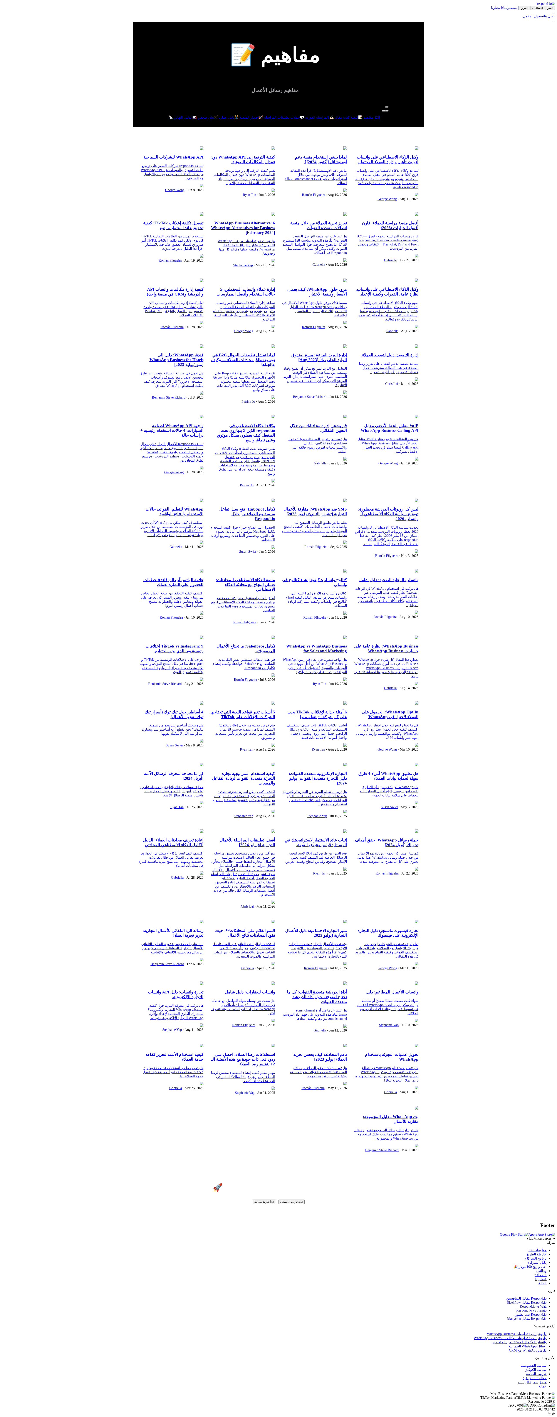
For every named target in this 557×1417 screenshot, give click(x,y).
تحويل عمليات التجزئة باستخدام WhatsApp (391, 1056)
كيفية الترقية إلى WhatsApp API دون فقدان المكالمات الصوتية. (242, 159)
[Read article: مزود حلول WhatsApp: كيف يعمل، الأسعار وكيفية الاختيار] (345, 281)
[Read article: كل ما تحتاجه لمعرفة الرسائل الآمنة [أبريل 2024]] (201, 765)
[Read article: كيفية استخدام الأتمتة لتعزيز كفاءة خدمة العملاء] (201, 1046)
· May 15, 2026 (264, 265)
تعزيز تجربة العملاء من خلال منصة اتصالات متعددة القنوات (318, 225)
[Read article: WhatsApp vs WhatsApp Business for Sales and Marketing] (345, 638)
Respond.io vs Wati (533, 1306)
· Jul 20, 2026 (193, 472)
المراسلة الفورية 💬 (314, 117)
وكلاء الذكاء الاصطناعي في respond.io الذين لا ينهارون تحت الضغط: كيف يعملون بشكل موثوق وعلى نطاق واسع (246, 432)
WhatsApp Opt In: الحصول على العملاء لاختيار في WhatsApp (390, 714)
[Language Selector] (553, 13)
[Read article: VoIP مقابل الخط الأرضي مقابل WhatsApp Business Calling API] (416, 417)
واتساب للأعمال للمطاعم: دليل (392, 992)
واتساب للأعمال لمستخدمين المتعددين (519, 1342)
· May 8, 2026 (193, 745)
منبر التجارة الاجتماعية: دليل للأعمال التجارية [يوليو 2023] (316, 933)
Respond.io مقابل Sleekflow (527, 1302)
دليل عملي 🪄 (224, 117)
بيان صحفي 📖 (203, 117)
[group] (278, 1238)
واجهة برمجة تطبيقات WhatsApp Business (517, 1334)
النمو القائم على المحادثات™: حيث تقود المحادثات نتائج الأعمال (245, 933)
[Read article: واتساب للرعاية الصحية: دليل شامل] (416, 571)
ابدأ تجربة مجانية (264, 1201)
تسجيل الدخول (533, 16)
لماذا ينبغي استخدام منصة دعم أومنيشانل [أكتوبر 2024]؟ (321, 159)
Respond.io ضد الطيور (531, 1314)
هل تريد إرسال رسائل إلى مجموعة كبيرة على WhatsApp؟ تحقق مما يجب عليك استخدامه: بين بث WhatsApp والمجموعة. (386, 1134)
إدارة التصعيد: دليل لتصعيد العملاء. (389, 355)
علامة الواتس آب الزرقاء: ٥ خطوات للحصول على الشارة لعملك (173, 582)
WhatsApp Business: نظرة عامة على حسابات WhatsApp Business (386, 648)
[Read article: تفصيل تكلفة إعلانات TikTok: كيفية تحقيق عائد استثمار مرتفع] (201, 214)
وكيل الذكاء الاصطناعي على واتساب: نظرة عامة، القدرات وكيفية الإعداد (387, 291)
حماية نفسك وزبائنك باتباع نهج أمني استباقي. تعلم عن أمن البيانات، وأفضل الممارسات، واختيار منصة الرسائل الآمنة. (172, 791)
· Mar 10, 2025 (407, 749)
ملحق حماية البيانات (532, 1382)
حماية (543, 1386)
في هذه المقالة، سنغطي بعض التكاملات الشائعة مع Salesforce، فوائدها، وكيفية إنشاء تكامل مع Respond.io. (244, 664)
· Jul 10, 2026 (408, 1025)
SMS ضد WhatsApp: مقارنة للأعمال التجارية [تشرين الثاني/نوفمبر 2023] (315, 511)
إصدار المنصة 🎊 (246, 117)
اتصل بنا (549, 16)
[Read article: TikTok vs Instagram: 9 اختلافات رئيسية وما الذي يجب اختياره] (201, 638)
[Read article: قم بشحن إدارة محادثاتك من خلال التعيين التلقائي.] (345, 417)
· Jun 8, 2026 (265, 195)
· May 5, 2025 (408, 807)
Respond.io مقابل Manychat (527, 1318)
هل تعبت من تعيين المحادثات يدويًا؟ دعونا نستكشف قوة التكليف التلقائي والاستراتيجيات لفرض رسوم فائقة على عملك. (318, 445)
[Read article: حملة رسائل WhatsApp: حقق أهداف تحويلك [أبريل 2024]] (416, 831)
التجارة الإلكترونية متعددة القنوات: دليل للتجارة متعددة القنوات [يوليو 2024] (318, 778)
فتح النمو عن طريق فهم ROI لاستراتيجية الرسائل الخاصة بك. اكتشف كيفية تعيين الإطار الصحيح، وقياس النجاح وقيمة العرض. (316, 857)
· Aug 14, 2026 (407, 688)
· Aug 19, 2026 (336, 195)
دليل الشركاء (537, 1262)
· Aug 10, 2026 (407, 617)
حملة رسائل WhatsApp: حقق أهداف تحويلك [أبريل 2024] (386, 842)
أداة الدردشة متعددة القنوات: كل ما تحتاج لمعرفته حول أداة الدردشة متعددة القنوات (317, 997)
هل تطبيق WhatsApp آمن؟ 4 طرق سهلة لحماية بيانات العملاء (388, 776)
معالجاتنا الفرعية (535, 1378)
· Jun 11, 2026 (336, 617)
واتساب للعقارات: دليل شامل (250, 992)
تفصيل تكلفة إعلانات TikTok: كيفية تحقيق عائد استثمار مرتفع (173, 225)
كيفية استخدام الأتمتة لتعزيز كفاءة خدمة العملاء (174, 1056)
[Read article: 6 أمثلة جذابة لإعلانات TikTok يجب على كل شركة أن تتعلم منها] (345, 703)
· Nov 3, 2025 (408, 555)
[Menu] (553, 21)
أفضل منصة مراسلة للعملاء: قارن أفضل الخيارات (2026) (390, 225)
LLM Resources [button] (539, 1238)
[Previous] (387, 111)
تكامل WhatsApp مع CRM (528, 1350)
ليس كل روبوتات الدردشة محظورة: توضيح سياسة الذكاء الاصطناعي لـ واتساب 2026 (388, 514)
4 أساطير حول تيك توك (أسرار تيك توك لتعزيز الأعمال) (174, 714)
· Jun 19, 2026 (408, 463)
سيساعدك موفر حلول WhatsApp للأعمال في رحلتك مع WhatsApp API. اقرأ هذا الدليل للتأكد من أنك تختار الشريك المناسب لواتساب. (314, 309)
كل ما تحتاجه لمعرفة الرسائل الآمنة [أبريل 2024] (173, 776)
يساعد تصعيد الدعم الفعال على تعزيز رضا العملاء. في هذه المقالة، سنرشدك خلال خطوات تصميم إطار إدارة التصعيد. (388, 368)
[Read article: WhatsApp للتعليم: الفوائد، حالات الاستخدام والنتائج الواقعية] (201, 501)
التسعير (512, 8)
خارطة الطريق (536, 1254)
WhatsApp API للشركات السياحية (173, 157)
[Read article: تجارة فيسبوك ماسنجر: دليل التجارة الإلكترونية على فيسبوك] (416, 922)
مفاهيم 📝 (365, 117)
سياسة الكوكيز (536, 1370)
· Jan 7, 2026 (265, 622)
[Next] (383, 111)
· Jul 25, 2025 (193, 807)
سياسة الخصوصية (534, 1365)
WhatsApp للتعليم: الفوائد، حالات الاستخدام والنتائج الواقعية (174, 511)
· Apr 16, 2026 (264, 968)
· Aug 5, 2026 (408, 331)
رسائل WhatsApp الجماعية (527, 1346)
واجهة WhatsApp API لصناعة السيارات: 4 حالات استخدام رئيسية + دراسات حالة (171, 430)
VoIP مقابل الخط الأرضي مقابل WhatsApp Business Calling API (389, 428)
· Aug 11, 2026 (407, 199)
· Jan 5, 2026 (265, 551)
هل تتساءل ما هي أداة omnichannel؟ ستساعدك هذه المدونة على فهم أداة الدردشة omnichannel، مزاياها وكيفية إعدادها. (315, 1014)
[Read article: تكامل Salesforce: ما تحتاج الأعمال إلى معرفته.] (273, 638)
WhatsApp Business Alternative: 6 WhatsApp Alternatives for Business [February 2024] (243, 228)
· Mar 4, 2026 (408, 1150)
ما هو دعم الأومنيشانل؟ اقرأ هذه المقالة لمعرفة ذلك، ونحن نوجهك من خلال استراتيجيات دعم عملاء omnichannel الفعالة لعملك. (316, 177)
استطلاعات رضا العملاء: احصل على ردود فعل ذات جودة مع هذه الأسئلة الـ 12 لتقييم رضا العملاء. (243, 1059)
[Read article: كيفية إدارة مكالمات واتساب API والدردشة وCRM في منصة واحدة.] (201, 281)
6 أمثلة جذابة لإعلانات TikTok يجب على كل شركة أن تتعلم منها (317, 714)
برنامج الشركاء (536, 1258)
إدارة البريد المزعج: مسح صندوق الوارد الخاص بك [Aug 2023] (319, 357)
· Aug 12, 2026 (264, 331)
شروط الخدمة (536, 1374)
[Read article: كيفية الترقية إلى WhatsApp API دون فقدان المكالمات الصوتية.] (273, 148)
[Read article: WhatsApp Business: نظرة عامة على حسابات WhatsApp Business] (416, 638)
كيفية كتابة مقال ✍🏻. (343, 117)
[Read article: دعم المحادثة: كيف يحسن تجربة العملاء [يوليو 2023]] (345, 1046)
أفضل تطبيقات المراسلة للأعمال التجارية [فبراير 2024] (247, 842)
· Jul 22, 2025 (408, 873)
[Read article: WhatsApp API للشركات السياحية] (201, 148)
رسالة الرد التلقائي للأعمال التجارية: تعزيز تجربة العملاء (173, 933)
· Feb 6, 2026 (193, 964)
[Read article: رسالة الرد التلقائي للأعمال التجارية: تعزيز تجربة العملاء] (201, 922)
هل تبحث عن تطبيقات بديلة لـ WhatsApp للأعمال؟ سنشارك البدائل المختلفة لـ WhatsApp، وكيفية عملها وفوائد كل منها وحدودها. (246, 247)
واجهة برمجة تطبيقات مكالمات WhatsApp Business (510, 1338)
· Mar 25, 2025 (192, 1088)
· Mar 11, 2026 (192, 547)
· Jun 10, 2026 (193, 617)
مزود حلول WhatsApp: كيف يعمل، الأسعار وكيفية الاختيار (317, 291)
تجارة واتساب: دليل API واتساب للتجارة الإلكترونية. (175, 994)
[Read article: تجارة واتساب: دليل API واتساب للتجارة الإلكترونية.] (201, 984)
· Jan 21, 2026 (336, 463)
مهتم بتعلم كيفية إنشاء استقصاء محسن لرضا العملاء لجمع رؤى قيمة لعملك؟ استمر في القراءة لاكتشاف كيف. (243, 1077)
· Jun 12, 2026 (336, 1030)
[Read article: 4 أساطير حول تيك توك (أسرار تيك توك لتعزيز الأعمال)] (201, 703)
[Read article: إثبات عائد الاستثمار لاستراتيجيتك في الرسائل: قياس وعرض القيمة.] (345, 831)
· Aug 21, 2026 (407, 260)
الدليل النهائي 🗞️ (180, 117)
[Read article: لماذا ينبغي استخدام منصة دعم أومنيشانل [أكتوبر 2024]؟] (345, 148)
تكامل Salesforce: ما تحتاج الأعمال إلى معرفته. (246, 648)
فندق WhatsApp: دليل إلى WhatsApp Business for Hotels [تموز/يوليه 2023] (176, 360)
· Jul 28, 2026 (193, 327)
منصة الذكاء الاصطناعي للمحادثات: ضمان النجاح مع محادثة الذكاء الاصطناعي (245, 584)
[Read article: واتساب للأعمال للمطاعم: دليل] (416, 984)
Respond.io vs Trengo (531, 1310)
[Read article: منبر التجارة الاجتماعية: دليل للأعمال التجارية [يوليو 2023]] (345, 922)
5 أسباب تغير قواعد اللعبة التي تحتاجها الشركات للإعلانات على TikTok (242, 714)
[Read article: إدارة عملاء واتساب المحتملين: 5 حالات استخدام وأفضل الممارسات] (273, 281)
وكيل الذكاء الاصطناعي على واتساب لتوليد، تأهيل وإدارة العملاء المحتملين (387, 159)
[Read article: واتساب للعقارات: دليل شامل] (273, 984)
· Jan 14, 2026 (408, 384)
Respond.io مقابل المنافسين (526, 1298)
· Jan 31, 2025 (336, 873)
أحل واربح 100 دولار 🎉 (530, 1266)
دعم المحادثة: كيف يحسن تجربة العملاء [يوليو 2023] (320, 1056)
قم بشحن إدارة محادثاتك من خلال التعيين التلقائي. (318, 428)
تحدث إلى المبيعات (291, 1201)
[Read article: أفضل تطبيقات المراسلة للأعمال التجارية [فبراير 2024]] (273, 831)
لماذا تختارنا (499, 8)
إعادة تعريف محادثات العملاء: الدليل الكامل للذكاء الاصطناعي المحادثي (173, 842)
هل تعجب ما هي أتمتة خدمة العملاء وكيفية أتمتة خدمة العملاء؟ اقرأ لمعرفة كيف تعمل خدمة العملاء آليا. (173, 1072)
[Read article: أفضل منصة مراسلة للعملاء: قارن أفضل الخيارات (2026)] (416, 214)
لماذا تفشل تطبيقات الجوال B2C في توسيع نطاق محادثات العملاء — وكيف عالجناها (243, 360)
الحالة (542, 1283)
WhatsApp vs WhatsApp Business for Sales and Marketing (316, 648)
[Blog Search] (387, 107)
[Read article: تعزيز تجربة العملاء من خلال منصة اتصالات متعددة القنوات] (345, 214)
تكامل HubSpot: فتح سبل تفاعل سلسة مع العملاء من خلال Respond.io (247, 514)
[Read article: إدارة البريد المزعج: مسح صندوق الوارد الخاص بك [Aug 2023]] (345, 347)
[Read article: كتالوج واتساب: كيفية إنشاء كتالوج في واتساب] (345, 571)
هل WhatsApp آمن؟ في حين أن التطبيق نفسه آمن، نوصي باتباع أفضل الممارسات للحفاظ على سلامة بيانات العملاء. (389, 791)
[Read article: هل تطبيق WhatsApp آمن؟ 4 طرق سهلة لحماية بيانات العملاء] (416, 765)
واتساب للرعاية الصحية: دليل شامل (388, 579)
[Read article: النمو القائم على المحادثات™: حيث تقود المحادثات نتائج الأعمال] (273, 922)
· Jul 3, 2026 (194, 397)
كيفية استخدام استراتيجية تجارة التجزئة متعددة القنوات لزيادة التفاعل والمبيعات (243, 778)
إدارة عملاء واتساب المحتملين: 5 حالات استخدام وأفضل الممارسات (245, 291)
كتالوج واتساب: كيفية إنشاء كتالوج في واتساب (314, 582)
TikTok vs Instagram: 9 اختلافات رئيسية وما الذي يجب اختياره (174, 648)
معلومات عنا (537, 1250)
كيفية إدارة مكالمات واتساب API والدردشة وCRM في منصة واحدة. (174, 291)
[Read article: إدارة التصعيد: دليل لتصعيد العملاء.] (416, 347)
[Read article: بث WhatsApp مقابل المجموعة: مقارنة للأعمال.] (416, 1108)
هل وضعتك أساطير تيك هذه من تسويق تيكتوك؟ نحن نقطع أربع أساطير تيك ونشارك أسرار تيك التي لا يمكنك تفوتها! (172, 729)
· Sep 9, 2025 (337, 547)
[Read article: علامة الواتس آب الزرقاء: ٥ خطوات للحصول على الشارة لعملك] (201, 571)
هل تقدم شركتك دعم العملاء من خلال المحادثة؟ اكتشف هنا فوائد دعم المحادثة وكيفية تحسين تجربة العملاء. (318, 1072)
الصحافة (541, 1275)
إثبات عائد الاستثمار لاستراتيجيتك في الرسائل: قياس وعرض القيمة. (316, 842)
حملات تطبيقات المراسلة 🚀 (279, 117)
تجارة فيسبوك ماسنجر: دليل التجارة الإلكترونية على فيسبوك (387, 933)
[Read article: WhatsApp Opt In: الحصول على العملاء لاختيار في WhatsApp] (416, 703)
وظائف (541, 1271)
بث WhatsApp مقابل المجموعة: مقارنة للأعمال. (390, 1119)
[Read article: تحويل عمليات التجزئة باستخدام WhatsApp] (416, 1046)
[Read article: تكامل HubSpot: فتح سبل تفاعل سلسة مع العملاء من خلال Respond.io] (273, 501)
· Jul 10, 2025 (337, 816)
